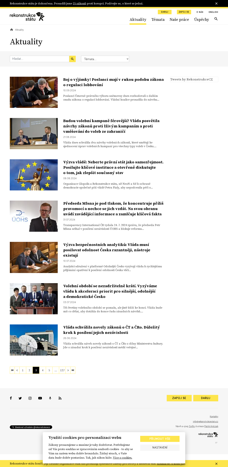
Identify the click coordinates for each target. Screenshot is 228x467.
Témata (158, 19)
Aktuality (137, 19)
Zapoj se (184, 12)
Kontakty (214, 416)
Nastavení (159, 447)
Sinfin (192, 426)
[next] (68, 370)
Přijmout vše (159, 438)
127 (62, 370)
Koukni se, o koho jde (171, 463)
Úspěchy (201, 19)
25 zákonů (79, 3)
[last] (73, 370)
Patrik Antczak (211, 426)
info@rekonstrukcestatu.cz (205, 421)
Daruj (164, 12)
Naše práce (179, 19)
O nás (199, 12)
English (213, 12)
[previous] (17, 370)
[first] (12, 370)
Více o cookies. (122, 458)
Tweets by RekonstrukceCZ (191, 79)
